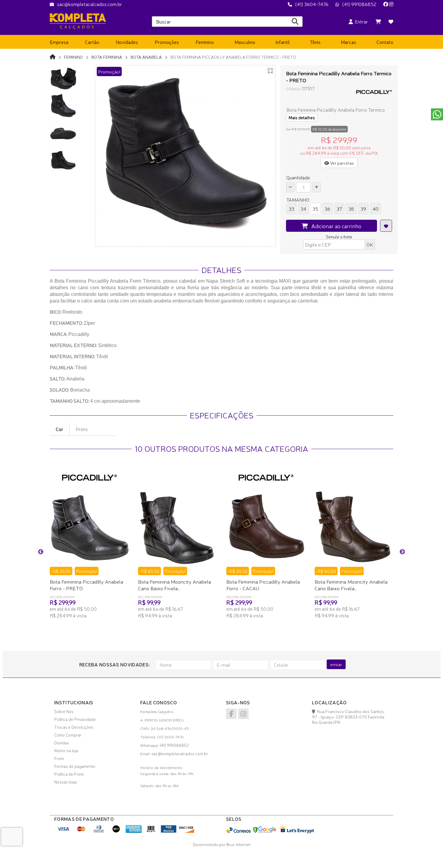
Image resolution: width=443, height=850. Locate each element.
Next (402, 552)
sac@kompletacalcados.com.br (89, 4)
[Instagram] (391, 4)
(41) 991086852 (359, 4)
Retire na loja (66, 750)
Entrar (360, 21)
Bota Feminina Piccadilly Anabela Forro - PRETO (86, 584)
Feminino (73, 57)
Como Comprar (67, 734)
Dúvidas (61, 742)
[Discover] (186, 831)
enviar (336, 664)
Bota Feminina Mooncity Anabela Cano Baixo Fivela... (174, 584)
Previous (41, 552)
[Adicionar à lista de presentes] (386, 226)
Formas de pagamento (74, 766)
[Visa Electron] (169, 831)
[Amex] (134, 831)
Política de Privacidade (75, 719)
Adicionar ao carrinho (334, 225)
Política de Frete (69, 774)
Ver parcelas (341, 163)
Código (293, 88)
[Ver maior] (270, 70)
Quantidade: (298, 177)
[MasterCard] (81, 831)
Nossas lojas (65, 781)
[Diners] (99, 831)
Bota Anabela (146, 57)
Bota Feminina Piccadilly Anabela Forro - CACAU (263, 584)
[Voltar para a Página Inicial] (52, 56)
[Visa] (64, 831)
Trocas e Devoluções (73, 727)
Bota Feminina (106, 57)
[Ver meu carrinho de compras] (378, 21)
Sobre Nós (64, 711)
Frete (59, 758)
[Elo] (116, 831)
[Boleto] (151, 831)
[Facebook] (385, 4)
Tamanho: (298, 199)
